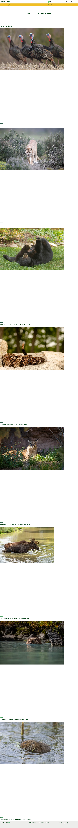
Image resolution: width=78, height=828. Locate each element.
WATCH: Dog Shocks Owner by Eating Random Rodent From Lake (15, 819)
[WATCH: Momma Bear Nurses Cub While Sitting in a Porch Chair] (32, 248)
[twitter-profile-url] (46, 4)
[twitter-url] (64, 823)
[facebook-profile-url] (40, 4)
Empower (59, 1)
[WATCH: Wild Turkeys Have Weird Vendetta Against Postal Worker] (32, 48)
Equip (46, 1)
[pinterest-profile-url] (52, 4)
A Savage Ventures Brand (43, 822)
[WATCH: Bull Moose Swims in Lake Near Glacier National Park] (27, 545)
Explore (51, 1)
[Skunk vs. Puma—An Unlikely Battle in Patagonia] (32, 148)
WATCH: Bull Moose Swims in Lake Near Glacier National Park (14, 618)
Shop (67, 1)
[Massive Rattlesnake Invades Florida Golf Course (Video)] (32, 348)
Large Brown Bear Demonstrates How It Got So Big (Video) (14, 719)
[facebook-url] (59, 823)
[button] (76, 1)
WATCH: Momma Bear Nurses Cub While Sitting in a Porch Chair (15, 324)
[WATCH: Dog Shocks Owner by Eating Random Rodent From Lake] (32, 743)
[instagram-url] (67, 823)
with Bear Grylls (4, 4)
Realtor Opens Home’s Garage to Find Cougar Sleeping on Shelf (15, 524)
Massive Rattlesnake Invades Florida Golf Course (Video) (13, 424)
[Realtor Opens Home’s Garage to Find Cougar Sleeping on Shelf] (32, 448)
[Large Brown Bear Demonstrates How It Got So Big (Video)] (32, 642)
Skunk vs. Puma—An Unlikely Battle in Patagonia (11, 224)
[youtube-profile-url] (43, 4)
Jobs (72, 1)
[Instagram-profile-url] (49, 4)
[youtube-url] (62, 823)
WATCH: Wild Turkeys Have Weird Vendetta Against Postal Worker (16, 125)
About (63, 1)
